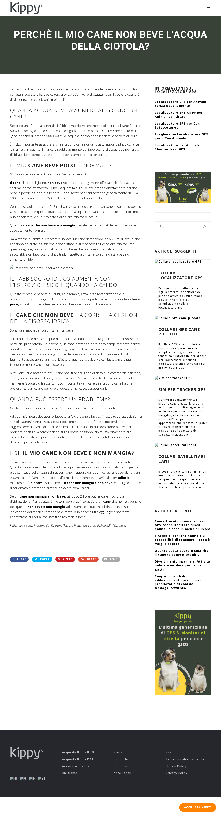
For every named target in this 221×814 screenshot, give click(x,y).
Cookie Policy (176, 766)
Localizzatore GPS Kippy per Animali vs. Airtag (179, 114)
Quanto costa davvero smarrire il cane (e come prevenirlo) (182, 553)
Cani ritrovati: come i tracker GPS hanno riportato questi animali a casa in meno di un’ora (182, 525)
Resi (169, 752)
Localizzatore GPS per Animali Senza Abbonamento (180, 104)
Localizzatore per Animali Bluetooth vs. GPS (177, 147)
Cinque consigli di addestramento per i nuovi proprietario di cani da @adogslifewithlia (178, 582)
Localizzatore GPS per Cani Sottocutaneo (178, 125)
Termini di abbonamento (185, 759)
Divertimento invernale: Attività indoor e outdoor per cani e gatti (182, 565)
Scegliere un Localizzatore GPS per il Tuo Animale (181, 136)
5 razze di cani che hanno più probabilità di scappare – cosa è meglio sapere (182, 540)
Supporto (121, 759)
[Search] (205, 226)
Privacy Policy (176, 773)
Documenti (122, 766)
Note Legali (122, 773)
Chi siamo (69, 773)
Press (118, 752)
